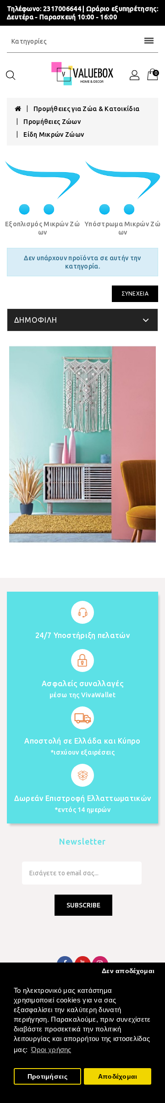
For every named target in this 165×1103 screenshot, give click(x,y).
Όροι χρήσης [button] (51, 1049)
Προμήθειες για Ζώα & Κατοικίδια (86, 108)
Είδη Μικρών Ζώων (53, 134)
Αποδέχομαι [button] (118, 1076)
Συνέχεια (134, 294)
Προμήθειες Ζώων (52, 121)
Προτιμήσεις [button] (47, 1076)
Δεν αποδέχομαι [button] (128, 971)
